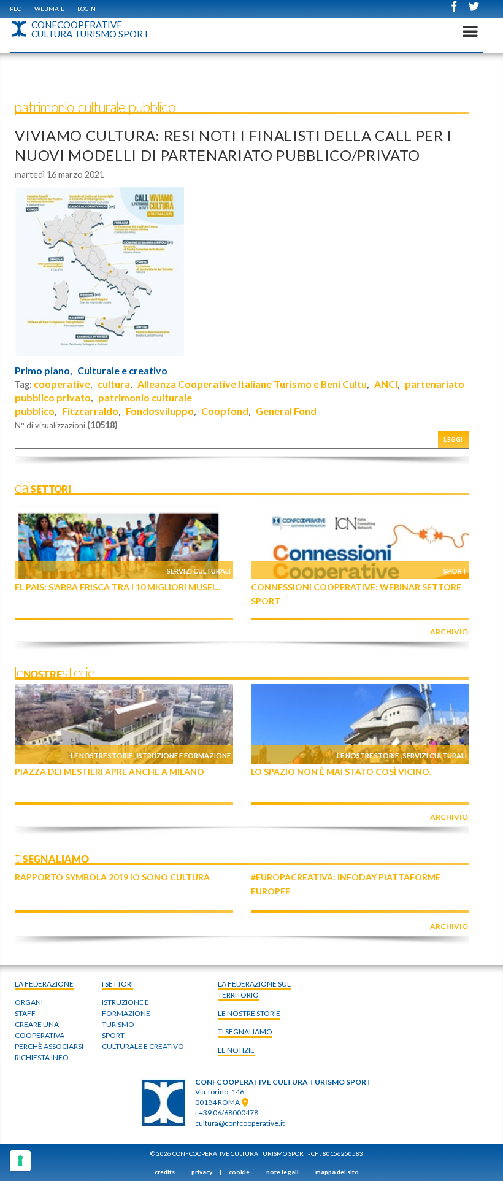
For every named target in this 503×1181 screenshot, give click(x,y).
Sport (455, 571)
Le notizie (236, 1050)
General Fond (286, 411)
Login (86, 8)
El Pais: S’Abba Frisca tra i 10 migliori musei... (117, 587)
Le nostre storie (101, 756)
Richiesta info (42, 1057)
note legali (282, 1171)
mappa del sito (337, 1171)
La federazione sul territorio (254, 989)
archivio (449, 631)
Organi (29, 1002)
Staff (25, 1013)
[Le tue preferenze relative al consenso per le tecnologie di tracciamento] (20, 1160)
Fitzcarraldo (90, 411)
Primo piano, (43, 370)
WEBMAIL (49, 8)
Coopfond (224, 411)
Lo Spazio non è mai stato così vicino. (341, 771)
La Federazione (44, 983)
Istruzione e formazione (184, 756)
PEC (15, 8)
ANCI (385, 384)
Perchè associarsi (49, 1046)
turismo (118, 1024)
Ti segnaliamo (245, 1031)
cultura (114, 384)
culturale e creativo (143, 1046)
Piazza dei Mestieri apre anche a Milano (109, 771)
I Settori (117, 983)
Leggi (453, 439)
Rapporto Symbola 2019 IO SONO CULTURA (112, 877)
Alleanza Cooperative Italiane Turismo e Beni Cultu (252, 384)
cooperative (62, 384)
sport (113, 1035)
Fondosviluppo (160, 411)
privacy (201, 1171)
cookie (239, 1171)
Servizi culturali (199, 571)
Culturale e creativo (122, 370)
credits (165, 1171)
